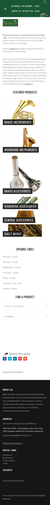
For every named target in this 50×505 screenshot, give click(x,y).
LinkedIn (15, 359)
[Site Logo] (10, 22)
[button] (5, 8)
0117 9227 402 (27, 11)
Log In (37, 11)
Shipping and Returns (12, 443)
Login (5, 463)
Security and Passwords (13, 372)
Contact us (7, 455)
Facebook (5, 359)
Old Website (16, 6)
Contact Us (16, 11)
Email (25, 359)
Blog (37, 6)
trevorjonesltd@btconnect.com (17, 435)
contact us (13, 48)
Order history (9, 460)
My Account (27, 6)
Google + (20, 359)
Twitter (10, 359)
